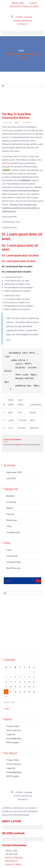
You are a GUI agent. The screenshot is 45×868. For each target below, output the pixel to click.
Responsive (11, 520)
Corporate (11, 502)
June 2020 (11, 478)
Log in (9, 550)
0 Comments (26, 122)
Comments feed (13, 562)
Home (21, 50)
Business (10, 495)
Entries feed (12, 556)
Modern (9, 508)
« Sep (6, 708)
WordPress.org (13, 568)
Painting (10, 514)
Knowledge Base (13, 738)
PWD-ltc (17, 122)
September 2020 (14, 472)
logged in (18, 444)
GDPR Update (12, 742)
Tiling (8, 526)
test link (5, 163)
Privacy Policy (12, 726)
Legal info (10, 734)
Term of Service (13, 730)
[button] (22, 33)
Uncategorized (13, 532)
